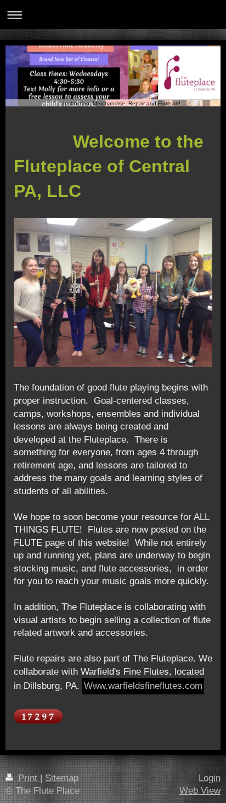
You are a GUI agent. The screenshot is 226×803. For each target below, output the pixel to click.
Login (210, 778)
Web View (200, 790)
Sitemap (61, 778)
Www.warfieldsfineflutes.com (143, 686)
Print (27, 778)
